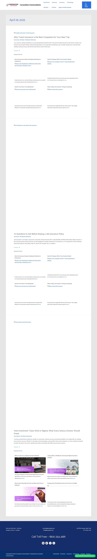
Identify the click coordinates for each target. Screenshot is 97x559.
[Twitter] (46, 543)
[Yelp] (50, 543)
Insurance (61, 2)
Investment (46, 2)
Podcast (54, 7)
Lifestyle (45, 7)
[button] (85, 555)
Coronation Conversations (30, 4)
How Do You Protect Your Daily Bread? (24, 87)
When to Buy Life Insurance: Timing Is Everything (59, 87)
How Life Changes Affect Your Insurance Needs (59, 59)
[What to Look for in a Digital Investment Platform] (30, 466)
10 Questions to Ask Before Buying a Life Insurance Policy (39, 234)
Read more (35, 82)
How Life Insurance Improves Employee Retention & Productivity (28, 60)
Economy (54, 2)
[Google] (53, 543)
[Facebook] (43, 543)
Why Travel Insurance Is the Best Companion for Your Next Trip (41, 37)
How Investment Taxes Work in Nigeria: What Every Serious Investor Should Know (47, 432)
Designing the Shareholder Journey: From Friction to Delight (62, 483)
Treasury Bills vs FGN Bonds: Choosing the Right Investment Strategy (62, 457)
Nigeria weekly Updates (65, 7)
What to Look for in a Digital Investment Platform (27, 456)
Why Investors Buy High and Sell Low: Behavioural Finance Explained (29, 484)
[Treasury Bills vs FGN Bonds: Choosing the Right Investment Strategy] (63, 468)
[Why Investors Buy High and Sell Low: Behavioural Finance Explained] (30, 495)
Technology (70, 2)
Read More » (16, 50)
